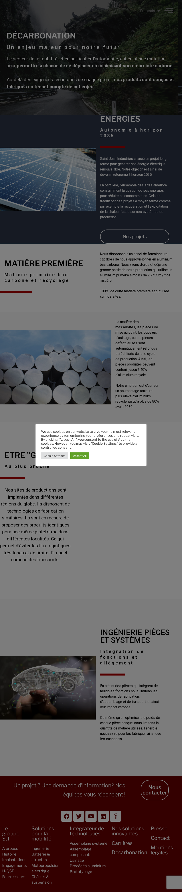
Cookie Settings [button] (54, 455)
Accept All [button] (80, 455)
